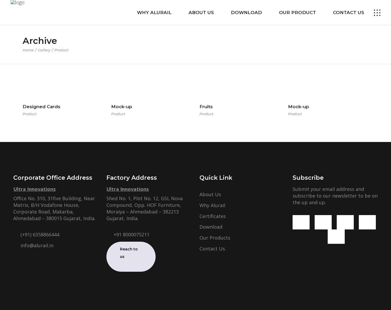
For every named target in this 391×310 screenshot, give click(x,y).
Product (29, 114)
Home (28, 50)
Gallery (44, 50)
